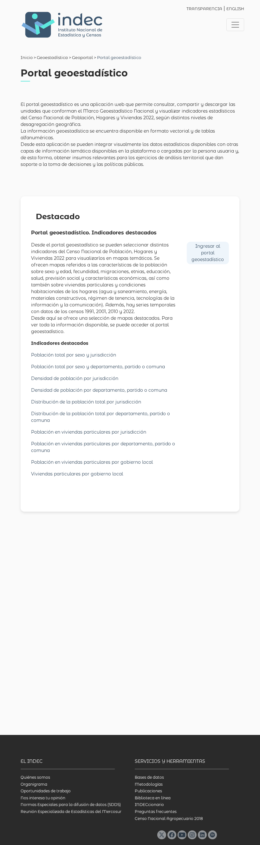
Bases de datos (149, 777)
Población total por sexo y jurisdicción (73, 355)
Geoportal (82, 57)
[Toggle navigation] (235, 24)
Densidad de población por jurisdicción (74, 378)
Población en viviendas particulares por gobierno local (92, 462)
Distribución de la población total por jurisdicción (86, 402)
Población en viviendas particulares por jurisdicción (88, 432)
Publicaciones (148, 791)
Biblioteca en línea (153, 798)
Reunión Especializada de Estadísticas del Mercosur (71, 811)
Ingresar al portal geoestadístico (208, 252)
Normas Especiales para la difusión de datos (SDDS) (71, 804)
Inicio (27, 57)
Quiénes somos (35, 777)
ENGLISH (235, 8)
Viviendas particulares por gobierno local (77, 474)
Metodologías (149, 784)
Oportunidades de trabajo (46, 791)
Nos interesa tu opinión (43, 798)
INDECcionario (149, 804)
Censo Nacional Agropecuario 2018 (169, 818)
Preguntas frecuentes (156, 811)
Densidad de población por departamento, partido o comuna (99, 390)
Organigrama (34, 784)
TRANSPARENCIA (204, 8)
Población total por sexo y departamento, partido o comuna (98, 367)
